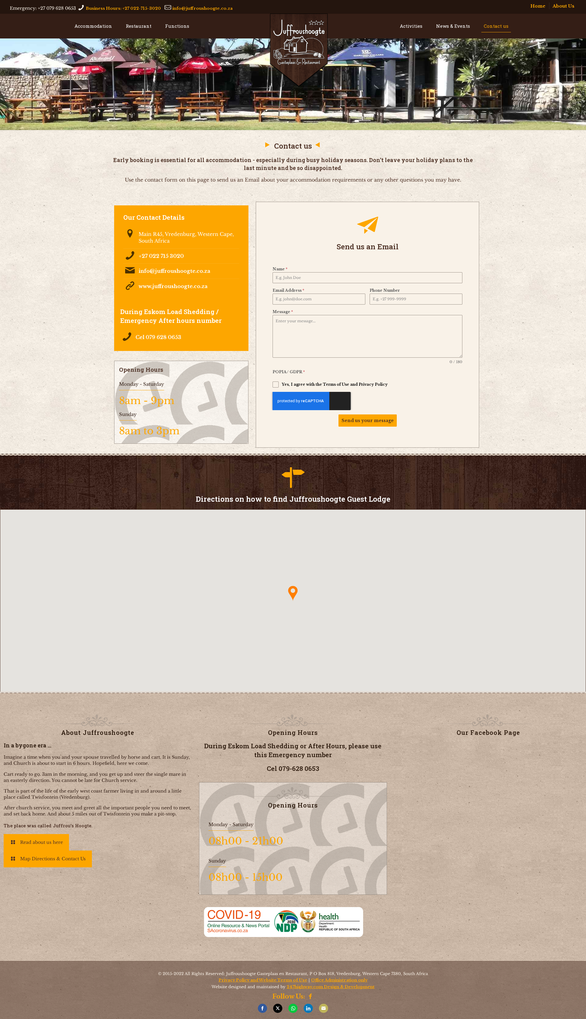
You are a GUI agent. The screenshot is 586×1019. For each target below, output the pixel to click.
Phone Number (385, 290)
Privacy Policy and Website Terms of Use (263, 980)
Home (537, 6)
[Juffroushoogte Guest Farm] (298, 50)
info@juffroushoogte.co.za (202, 8)
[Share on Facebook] (262, 1008)
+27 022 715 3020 (161, 256)
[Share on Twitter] (277, 1008)
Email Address (288, 290)
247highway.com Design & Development (330, 987)
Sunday (128, 414)
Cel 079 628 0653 (158, 337)
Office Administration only (339, 980)
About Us (563, 6)
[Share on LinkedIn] (308, 1008)
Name (280, 269)
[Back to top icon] (578, 1008)
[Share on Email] (323, 1008)
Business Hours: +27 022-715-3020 (123, 8)
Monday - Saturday (141, 384)
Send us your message (368, 420)
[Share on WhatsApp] (293, 1008)
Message (283, 311)
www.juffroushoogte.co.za (173, 286)
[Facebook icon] (310, 997)
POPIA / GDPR (289, 372)
